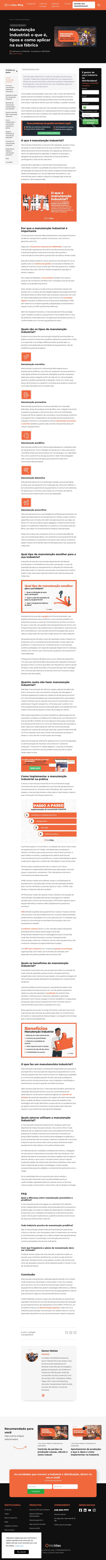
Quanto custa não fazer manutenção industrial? (11, 114)
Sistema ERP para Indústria (39, 1510)
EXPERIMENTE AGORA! (90, 121)
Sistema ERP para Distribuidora (36, 1515)
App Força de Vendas (37, 1524)
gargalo (45, 616)
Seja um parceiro (11, 1518)
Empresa (8, 1510)
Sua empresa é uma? (89, 111)
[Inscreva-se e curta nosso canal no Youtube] (89, 1510)
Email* (84, 96)
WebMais (46, 1354)
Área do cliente (60, 1514)
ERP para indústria (33, 949)
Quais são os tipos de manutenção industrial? (11, 97)
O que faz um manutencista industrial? (10, 143)
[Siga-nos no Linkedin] (85, 1510)
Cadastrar (36, 1491)
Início (11, 19)
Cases (7, 1514)
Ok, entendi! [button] (21, 1552)
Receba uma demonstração (81, 5)
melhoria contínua (31, 929)
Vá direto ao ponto (10, 71)
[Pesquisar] (98, 5)
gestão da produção (63, 949)
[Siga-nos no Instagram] (94, 1510)
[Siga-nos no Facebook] (80, 1510)
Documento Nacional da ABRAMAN (46, 247)
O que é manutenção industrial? (10, 80)
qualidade (51, 993)
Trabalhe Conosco (11, 1526)
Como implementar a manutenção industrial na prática (10, 124)
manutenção (47, 278)
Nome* (84, 89)
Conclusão (9, 162)
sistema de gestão (43, 264)
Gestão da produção (22, 19)
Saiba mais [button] (19, 1546)
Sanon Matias (17, 54)
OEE (23, 912)
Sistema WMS (34, 1528)
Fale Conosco (9, 1530)
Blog (6, 1522)
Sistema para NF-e (36, 1520)
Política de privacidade (62, 1525)
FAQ (7, 158)
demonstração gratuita (49, 1308)
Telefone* (85, 104)
